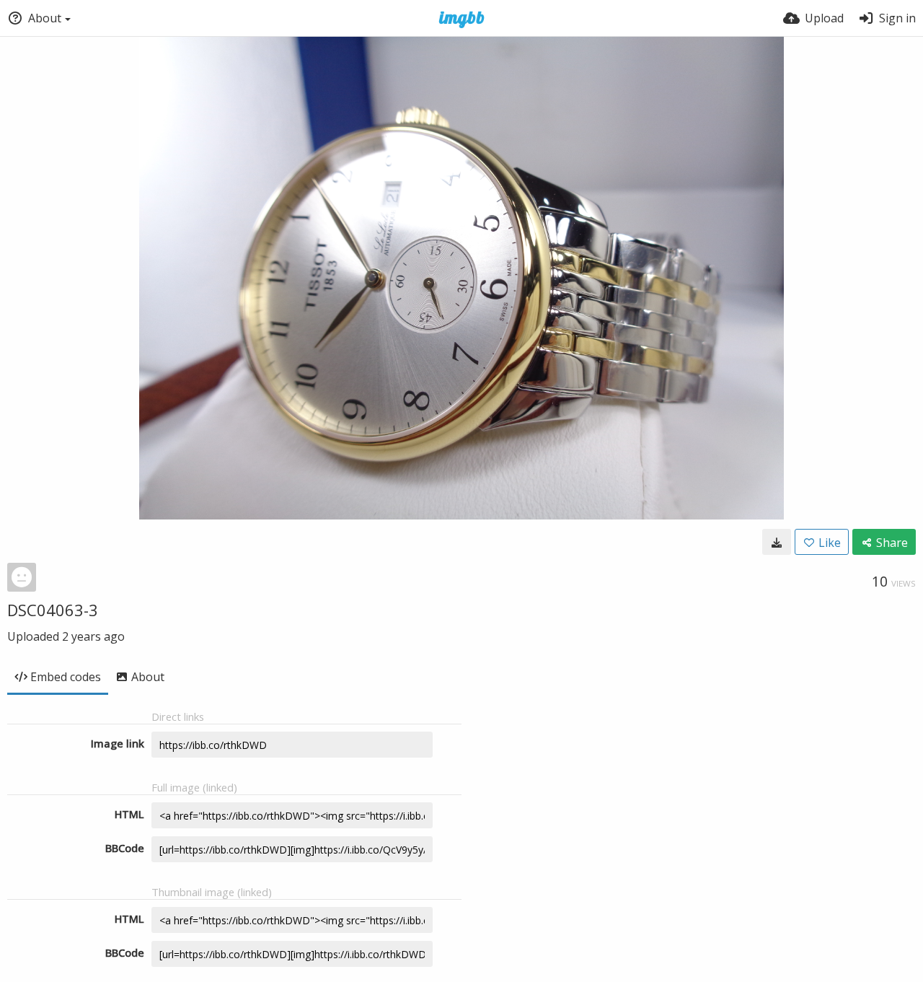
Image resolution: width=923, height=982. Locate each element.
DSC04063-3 (52, 610)
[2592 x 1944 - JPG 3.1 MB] (776, 542)
